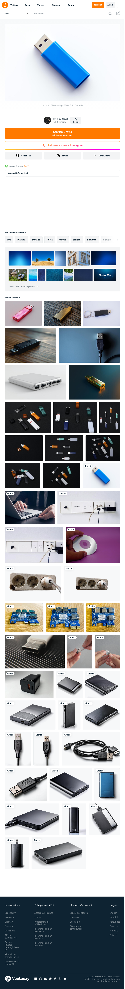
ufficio (62, 238)
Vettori (14, 5)
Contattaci (75, 915)
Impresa (9, 924)
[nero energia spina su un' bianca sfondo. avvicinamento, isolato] (29, 682)
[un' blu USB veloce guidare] (101, 474)
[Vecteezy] (5, 5)
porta (50, 238)
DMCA (37, 915)
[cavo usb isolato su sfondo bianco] (18, 747)
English (111, 911)
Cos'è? (26, 166)
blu (9, 238)
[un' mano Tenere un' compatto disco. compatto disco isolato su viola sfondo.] (93, 543)
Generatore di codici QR (12, 961)
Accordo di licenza (43, 911)
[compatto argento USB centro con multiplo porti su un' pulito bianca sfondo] (35, 381)
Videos (40, 5)
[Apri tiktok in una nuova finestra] (55, 977)
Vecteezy (9, 915)
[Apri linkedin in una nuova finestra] (45, 977)
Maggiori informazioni (17, 171)
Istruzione (10, 929)
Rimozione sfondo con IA (12, 954)
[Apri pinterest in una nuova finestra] (50, 977)
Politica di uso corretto (105, 979)
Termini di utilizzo (89, 977)
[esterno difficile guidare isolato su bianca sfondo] (69, 682)
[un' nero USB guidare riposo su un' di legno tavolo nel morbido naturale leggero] (30, 344)
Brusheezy (10, 911)
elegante (91, 238)
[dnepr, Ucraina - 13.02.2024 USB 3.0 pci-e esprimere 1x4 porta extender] (24, 616)
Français (111, 929)
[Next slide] (113, 238)
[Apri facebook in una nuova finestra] (35, 977)
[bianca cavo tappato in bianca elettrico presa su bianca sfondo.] (33, 581)
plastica (21, 238)
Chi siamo (75, 920)
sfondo (76, 238)
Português (112, 920)
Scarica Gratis (62, 133)
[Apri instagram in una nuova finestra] (40, 977)
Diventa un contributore (76, 926)
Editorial (56, 5)
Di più (71, 5)
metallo (36, 238)
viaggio (107, 238)
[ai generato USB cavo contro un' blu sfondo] (89, 344)
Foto (27, 5)
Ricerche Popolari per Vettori (43, 928)
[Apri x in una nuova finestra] (60, 977)
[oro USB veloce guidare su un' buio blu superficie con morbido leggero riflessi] (94, 381)
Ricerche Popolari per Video (43, 942)
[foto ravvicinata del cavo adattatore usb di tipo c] (35, 650)
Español (111, 915)
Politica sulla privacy (109, 977)
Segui (76, 122)
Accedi (110, 5)
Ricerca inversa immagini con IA (12, 944)
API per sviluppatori (11, 935)
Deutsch (111, 924)
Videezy (9, 920)
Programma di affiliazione (41, 921)
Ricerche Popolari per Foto (43, 935)
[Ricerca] (110, 13)
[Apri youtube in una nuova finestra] (65, 977)
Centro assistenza (79, 911)
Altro (109, 933)
